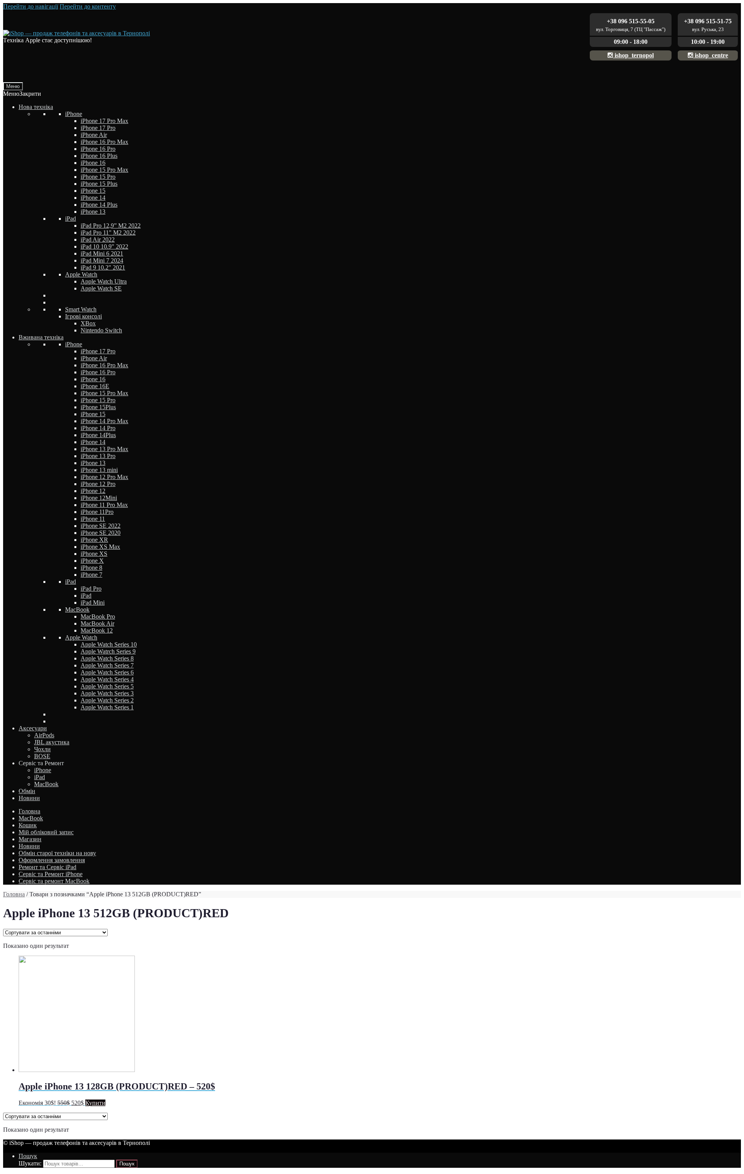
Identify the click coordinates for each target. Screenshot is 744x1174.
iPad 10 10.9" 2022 (104, 246)
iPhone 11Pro (97, 511)
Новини (29, 798)
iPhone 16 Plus (99, 155)
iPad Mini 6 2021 (102, 253)
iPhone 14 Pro (98, 428)
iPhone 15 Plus (99, 183)
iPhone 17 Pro (98, 127)
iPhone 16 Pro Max (104, 141)
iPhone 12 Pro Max (104, 477)
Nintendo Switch (101, 330)
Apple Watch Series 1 (107, 707)
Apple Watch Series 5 (107, 686)
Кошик (28, 825)
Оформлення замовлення (52, 860)
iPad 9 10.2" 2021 (103, 267)
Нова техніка (36, 107)
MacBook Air (97, 623)
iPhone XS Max (100, 546)
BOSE (42, 756)
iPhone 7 (91, 574)
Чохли (42, 749)
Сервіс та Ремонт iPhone (51, 874)
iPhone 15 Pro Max (104, 169)
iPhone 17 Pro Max (104, 121)
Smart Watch (80, 309)
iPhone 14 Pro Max (104, 421)
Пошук (28, 1156)
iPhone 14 (93, 197)
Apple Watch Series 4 (107, 679)
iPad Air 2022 (98, 239)
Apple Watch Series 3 (107, 693)
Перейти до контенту (88, 6)
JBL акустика (51, 742)
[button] (22, 93)
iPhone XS (94, 553)
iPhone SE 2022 (101, 525)
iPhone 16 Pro (98, 148)
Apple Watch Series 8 (107, 658)
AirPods (44, 735)
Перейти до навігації (30, 6)
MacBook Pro (98, 616)
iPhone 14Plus (98, 435)
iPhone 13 (93, 211)
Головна (29, 811)
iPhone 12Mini (99, 497)
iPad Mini (93, 602)
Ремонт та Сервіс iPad (47, 867)
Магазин (30, 839)
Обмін (27, 791)
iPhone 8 (91, 567)
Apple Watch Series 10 (109, 644)
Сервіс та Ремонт (41, 763)
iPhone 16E (95, 386)
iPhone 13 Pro (98, 456)
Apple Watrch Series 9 (108, 651)
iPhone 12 (93, 491)
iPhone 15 (93, 190)
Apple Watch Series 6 (107, 672)
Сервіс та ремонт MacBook (54, 881)
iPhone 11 (93, 518)
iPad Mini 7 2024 (102, 260)
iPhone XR (94, 539)
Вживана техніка (41, 337)
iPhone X (92, 560)
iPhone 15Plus (98, 407)
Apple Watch (81, 274)
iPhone (73, 114)
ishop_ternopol (633, 55)
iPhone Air (94, 134)
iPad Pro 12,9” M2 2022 (111, 225)
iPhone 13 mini (99, 470)
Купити (95, 1103)
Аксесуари (33, 728)
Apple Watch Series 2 (107, 700)
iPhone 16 (93, 162)
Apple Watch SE (101, 288)
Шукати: (30, 1163)
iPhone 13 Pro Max (104, 449)
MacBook (77, 609)
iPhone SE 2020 (101, 532)
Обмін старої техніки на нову (57, 853)
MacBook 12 (97, 630)
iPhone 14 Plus (99, 204)
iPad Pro (91, 588)
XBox (88, 323)
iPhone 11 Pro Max (104, 504)
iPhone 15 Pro (98, 176)
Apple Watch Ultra (104, 281)
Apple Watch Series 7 (107, 665)
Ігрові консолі (83, 316)
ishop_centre (710, 55)
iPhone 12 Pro (98, 484)
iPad (70, 218)
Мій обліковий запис (46, 832)
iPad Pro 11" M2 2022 (108, 232)
